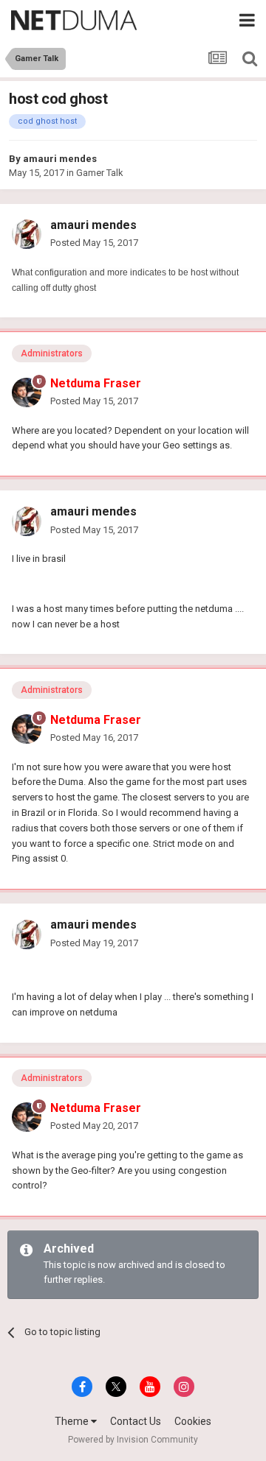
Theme (73, 1421)
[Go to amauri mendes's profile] (26, 234)
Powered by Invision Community (133, 1439)
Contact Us (135, 1421)
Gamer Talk (99, 172)
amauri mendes (60, 158)
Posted (94, 242)
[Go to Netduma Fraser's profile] (26, 392)
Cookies (192, 1421)
